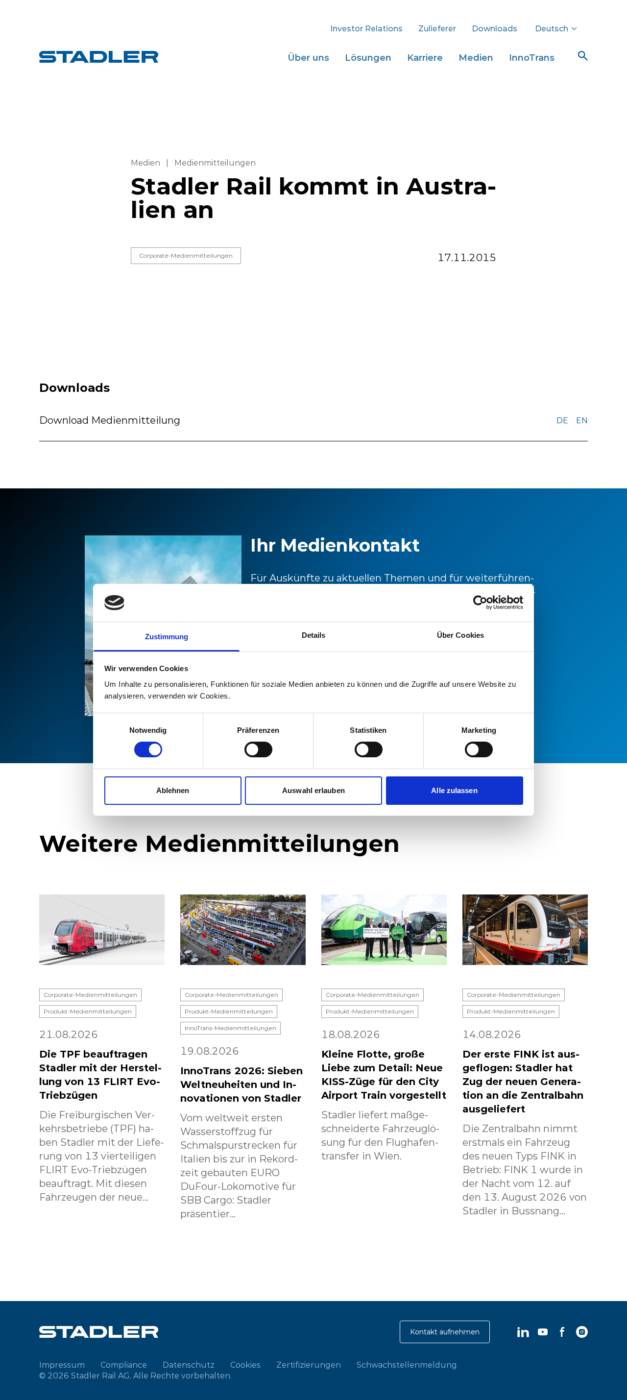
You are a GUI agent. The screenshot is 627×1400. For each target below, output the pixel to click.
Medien (475, 57)
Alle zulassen (454, 790)
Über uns (308, 57)
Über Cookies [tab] (460, 635)
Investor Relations (366, 28)
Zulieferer (437, 28)
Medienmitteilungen (215, 163)
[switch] (258, 749)
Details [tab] (314, 635)
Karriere (425, 57)
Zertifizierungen (308, 1365)
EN (582, 420)
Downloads (494, 28)
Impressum (62, 1365)
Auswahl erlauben (313, 790)
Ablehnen (173, 790)
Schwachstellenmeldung (407, 1365)
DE (562, 420)
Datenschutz (189, 1365)
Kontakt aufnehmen (445, 1332)
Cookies (245, 1365)
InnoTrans (532, 57)
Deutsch (551, 28)
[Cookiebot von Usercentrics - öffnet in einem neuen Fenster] (480, 602)
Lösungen (368, 57)
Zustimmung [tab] (167, 636)
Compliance (123, 1365)
